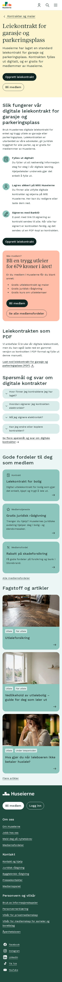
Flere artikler (11, 778)
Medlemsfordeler (13, 845)
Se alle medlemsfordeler (26, 313)
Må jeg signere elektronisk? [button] (26, 417)
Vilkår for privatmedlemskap (20, 915)
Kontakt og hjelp (13, 861)
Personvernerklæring (15, 908)
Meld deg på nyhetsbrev (17, 838)
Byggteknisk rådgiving (16, 873)
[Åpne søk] (47, 5)
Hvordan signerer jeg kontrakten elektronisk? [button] (29, 406)
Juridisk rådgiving (13, 867)
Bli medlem (13, 87)
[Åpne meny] (55, 5)
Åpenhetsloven (12, 931)
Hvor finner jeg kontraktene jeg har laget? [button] (31, 393)
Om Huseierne (11, 826)
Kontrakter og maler (20, 16)
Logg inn (35, 805)
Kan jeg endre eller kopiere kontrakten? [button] (26, 428)
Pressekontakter (13, 880)
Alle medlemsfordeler (16, 578)
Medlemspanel (12, 886)
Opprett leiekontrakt (19, 77)
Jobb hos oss (10, 832)
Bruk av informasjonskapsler (20, 902)
